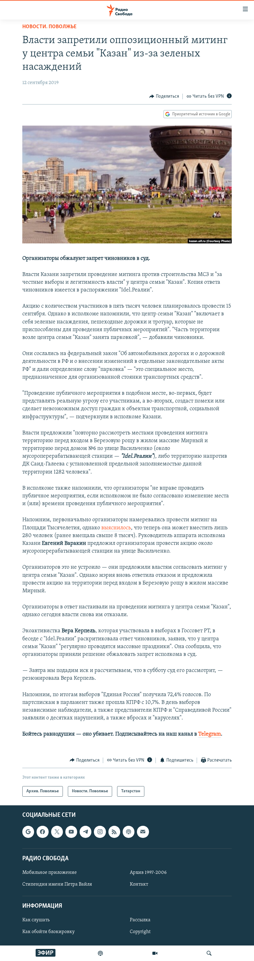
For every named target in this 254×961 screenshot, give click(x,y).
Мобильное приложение (49, 872)
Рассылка (140, 920)
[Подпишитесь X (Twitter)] (57, 832)
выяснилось (116, 528)
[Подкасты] (128, 832)
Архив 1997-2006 (148, 872)
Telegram (209, 734)
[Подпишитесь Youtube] (71, 832)
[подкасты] (100, 953)
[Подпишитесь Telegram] (85, 832)
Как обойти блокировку (48, 931)
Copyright (140, 931)
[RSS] (114, 832)
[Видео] (155, 953)
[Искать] (209, 953)
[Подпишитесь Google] (28, 832)
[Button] (164, 96)
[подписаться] (143, 832)
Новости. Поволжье (49, 27)
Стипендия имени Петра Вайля (57, 884)
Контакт (139, 884)
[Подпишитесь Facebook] (42, 832)
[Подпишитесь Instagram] (100, 832)
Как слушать (36, 920)
